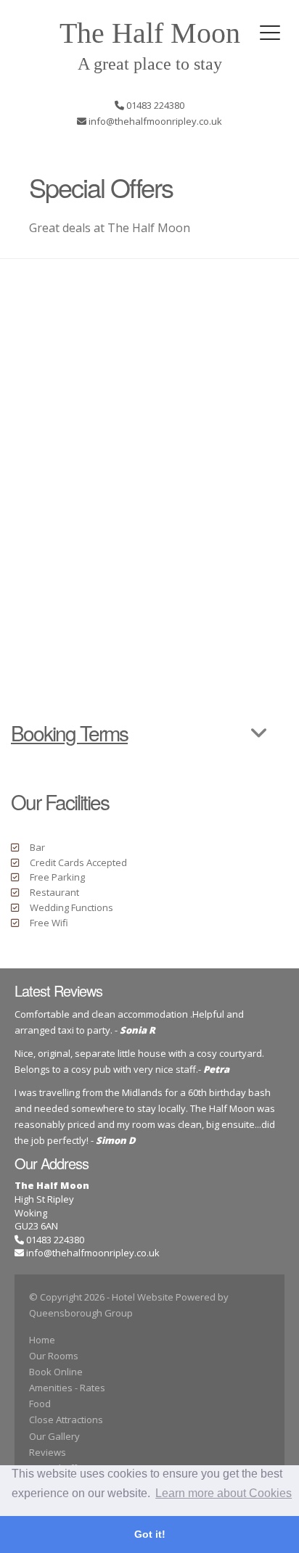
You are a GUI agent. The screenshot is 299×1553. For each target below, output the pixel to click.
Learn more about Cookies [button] (223, 1493)
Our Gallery (54, 1436)
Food (40, 1403)
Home (42, 1339)
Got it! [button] (149, 1534)
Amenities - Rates (67, 1387)
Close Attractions (66, 1419)
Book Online (56, 1371)
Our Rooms (53, 1355)
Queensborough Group (81, 1312)
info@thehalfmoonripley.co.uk (93, 1252)
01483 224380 (54, 1239)
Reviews (47, 1452)
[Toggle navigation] (270, 33)
